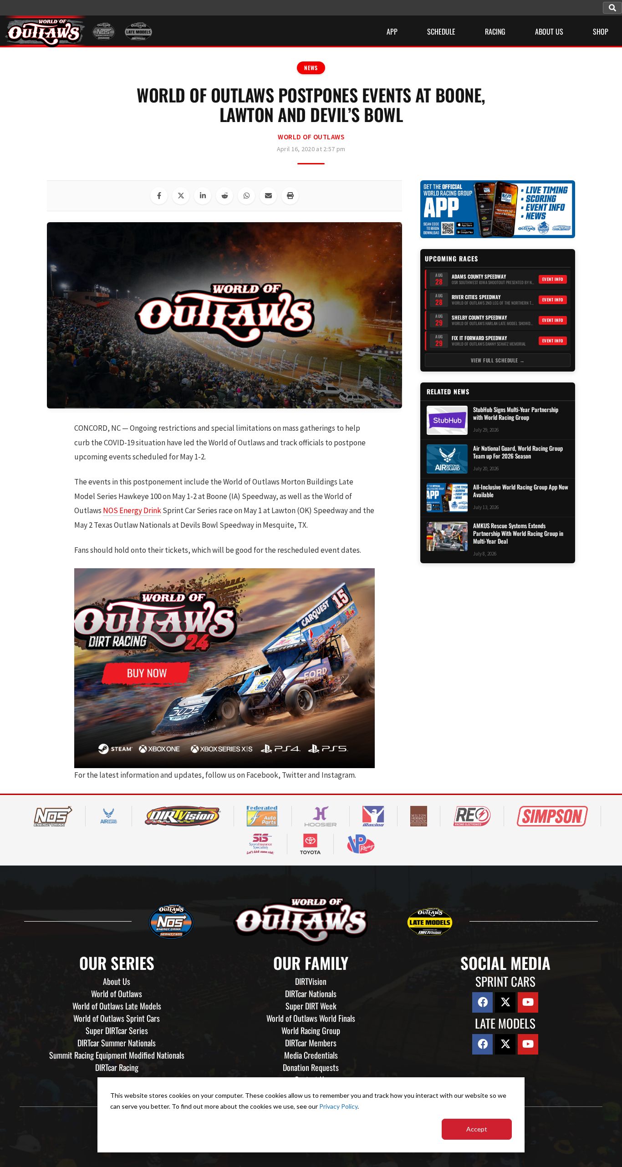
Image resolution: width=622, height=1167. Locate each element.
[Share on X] (180, 195)
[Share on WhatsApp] (246, 195)
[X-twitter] (505, 1002)
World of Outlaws (311, 136)
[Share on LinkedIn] (202, 195)
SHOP (600, 31)
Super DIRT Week (311, 1006)
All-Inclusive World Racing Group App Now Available (520, 491)
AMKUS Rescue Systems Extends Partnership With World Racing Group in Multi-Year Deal (518, 533)
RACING (495, 31)
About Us (116, 981)
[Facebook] (482, 1002)
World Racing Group (310, 1030)
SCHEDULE (441, 31)
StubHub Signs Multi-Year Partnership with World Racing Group (515, 413)
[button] (612, 8)
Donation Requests (311, 1067)
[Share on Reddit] (224, 195)
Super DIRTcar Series (117, 1030)
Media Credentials (311, 1055)
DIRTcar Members (310, 1043)
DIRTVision (310, 981)
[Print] (290, 195)
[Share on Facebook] (159, 195)
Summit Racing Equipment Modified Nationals (116, 1055)
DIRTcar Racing (116, 1067)
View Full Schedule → (498, 360)
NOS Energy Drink (132, 510)
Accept (476, 1129)
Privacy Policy (338, 1106)
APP (392, 31)
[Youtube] (528, 1002)
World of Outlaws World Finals (310, 1018)
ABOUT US (549, 31)
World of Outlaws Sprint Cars (116, 1018)
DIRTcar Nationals (310, 993)
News (311, 67)
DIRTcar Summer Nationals (116, 1043)
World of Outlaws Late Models (116, 1006)
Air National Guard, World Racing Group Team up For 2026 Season (518, 452)
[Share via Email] (268, 195)
